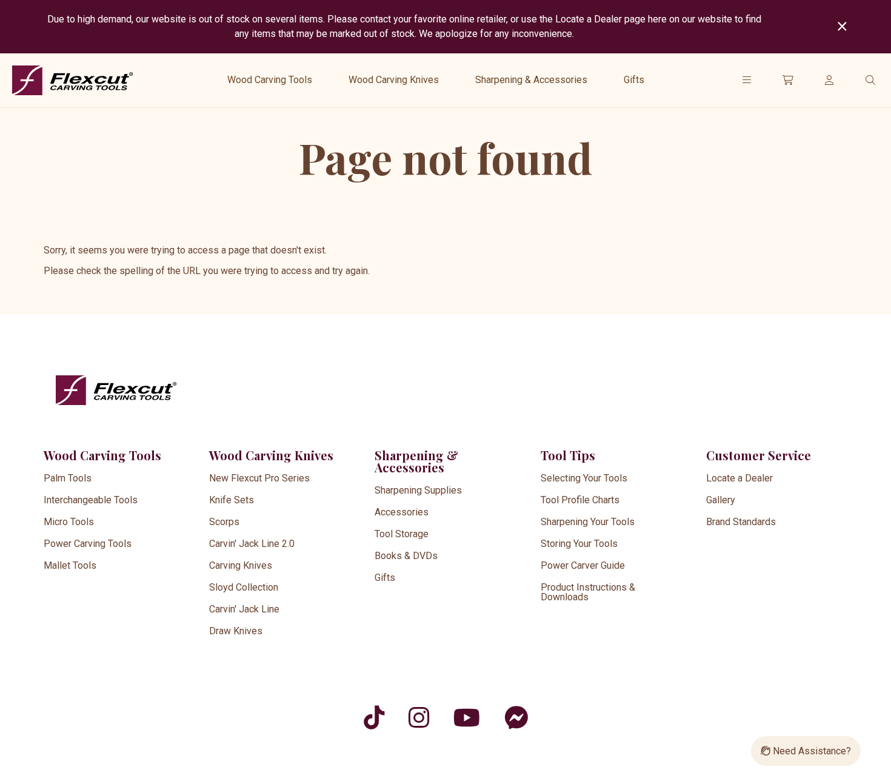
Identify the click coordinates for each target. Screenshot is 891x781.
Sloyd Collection (243, 587)
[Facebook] (516, 717)
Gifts (634, 79)
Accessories (402, 512)
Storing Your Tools (579, 543)
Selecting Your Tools (584, 478)
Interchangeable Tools (91, 500)
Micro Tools (69, 522)
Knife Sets (231, 500)
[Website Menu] (746, 80)
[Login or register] (829, 80)
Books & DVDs (406, 555)
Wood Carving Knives (394, 79)
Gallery (720, 500)
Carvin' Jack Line (244, 609)
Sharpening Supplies (418, 490)
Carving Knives (240, 565)
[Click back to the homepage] (72, 80)
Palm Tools (68, 478)
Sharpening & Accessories (531, 79)
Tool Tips (568, 455)
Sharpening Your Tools (588, 522)
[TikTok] (374, 717)
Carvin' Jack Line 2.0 (252, 543)
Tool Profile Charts (580, 500)
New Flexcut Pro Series (259, 478)
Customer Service (758, 455)
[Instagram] (418, 717)
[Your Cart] (788, 80)
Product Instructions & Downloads (588, 592)
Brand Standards (741, 522)
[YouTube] (466, 717)
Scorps (224, 522)
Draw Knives (235, 631)
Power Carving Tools (88, 543)
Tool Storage (402, 534)
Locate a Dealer (739, 478)
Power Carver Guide (583, 565)
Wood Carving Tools (269, 79)
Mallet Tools (70, 565)
